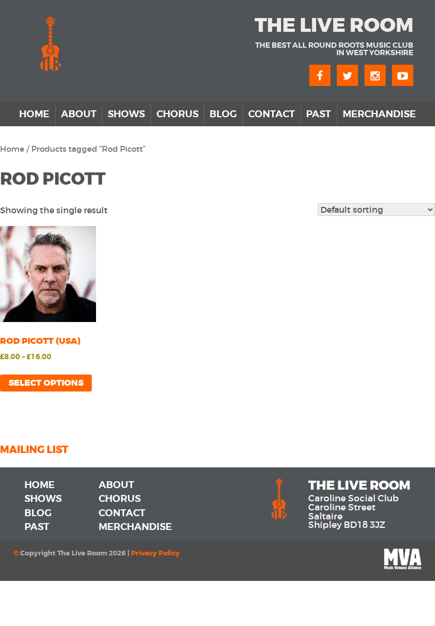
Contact (271, 114)
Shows (126, 114)
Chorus (177, 114)
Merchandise (379, 114)
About (79, 114)
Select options (45, 382)
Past (318, 114)
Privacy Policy (155, 553)
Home (34, 114)
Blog (223, 114)
